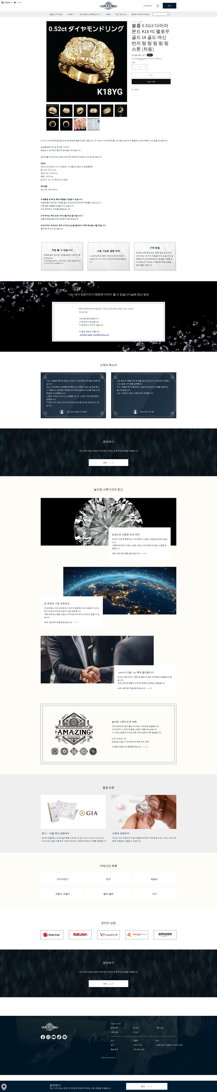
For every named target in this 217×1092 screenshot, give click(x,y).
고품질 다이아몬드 (56, 14)
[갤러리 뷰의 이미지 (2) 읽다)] (66, 110)
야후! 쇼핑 (159, 1027)
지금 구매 (151, 81)
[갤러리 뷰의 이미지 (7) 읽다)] (52, 124)
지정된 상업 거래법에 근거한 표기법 (165, 1045)
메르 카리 (114, 1027)
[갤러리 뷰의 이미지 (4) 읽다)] (93, 110)
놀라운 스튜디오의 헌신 (140, 14)
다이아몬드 (62, 879)
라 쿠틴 (136, 1027)
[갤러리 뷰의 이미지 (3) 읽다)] (80, 110)
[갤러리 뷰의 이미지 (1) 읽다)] (52, 110)
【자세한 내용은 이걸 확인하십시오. (94, 334)
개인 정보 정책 (138, 1049)
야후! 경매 (114, 1032)
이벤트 (108, 14)
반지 (108, 879)
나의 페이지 (147, 6)
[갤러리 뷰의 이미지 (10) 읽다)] (93, 124)
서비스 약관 (137, 1045)
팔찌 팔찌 (108, 893)
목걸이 (154, 879)
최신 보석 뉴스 (121, 14)
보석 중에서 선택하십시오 (90, 15)
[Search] (168, 14)
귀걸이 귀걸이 (62, 893)
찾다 (112, 1045)
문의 (169, 6)
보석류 (71, 15)
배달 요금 (141, 58)
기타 (154, 893)
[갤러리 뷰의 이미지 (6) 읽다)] (121, 110)
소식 (112, 1040)
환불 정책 (114, 1049)
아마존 (135, 1032)
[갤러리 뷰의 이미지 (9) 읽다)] (80, 124)
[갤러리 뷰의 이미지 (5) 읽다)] (107, 110)
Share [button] (136, 89)
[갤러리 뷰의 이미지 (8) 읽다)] (66, 124)
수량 (133, 62)
